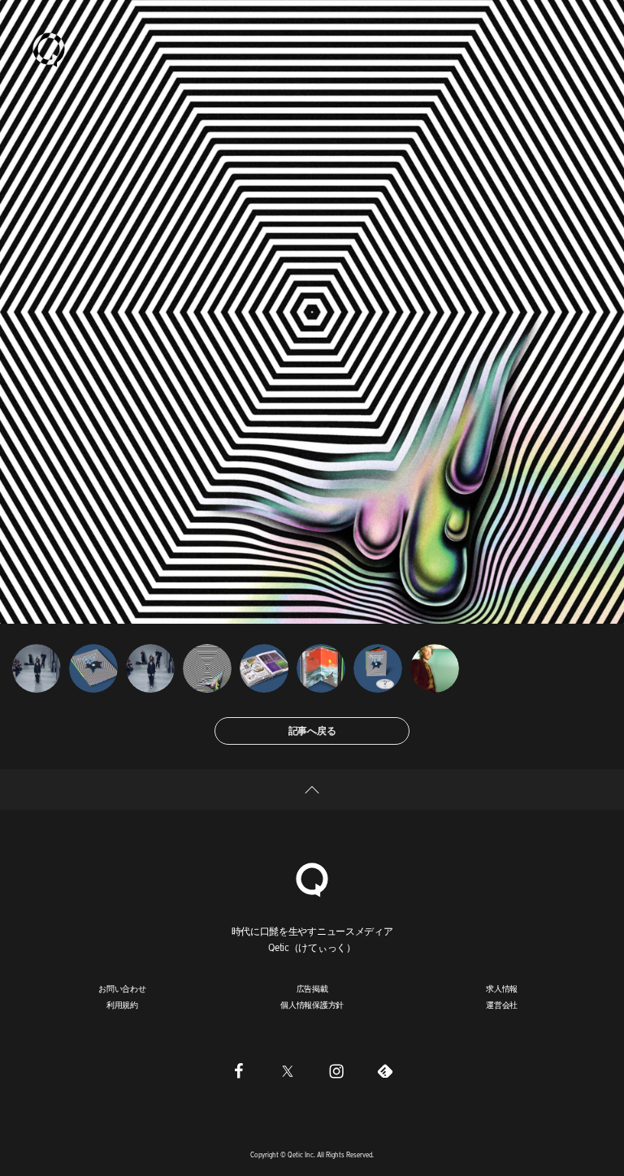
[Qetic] (48, 48)
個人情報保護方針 (312, 1005)
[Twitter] (287, 1070)
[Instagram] (336, 1070)
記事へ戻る (312, 730)
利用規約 (122, 1005)
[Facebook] (238, 1070)
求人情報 (502, 988)
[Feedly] (385, 1070)
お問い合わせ (122, 988)
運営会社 (502, 1005)
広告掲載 (312, 988)
